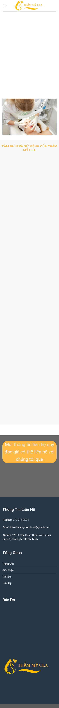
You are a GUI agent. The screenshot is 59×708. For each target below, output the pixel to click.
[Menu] (4, 6)
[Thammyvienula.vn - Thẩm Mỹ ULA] (31, 5)
